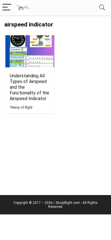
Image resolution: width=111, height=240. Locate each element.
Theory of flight (21, 107)
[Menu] (7, 7)
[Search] (102, 7)
